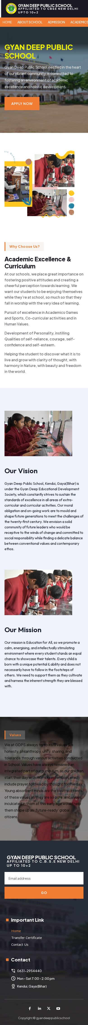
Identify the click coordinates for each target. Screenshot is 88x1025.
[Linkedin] (39, 1008)
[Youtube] (58, 1008)
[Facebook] (29, 1008)
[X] (48, 1008)
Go (44, 893)
